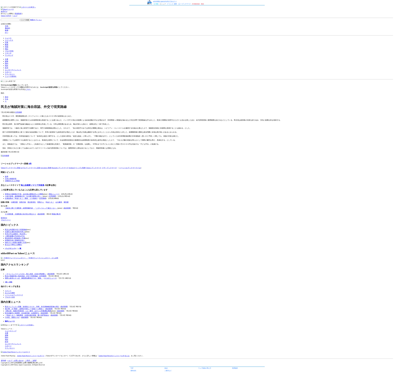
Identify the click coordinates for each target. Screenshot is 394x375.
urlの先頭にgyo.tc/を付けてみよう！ (165, 1)
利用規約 (235, 368)
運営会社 (133, 371)
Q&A (166, 368)
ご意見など (168, 371)
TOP (132, 368)
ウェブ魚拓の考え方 (204, 368)
